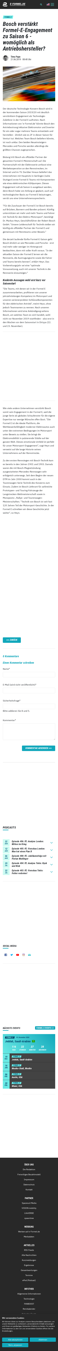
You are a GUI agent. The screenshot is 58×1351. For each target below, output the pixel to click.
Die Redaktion (29, 1169)
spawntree (29, 1218)
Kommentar (9, 720)
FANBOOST (29, 1304)
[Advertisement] (29, 546)
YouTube (18, 955)
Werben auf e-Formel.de (29, 1231)
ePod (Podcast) (29, 1280)
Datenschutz (29, 1184)
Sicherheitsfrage (11, 700)
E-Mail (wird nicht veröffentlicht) (19, 684)
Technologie (29, 1299)
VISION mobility (29, 1208)
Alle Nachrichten (29, 1255)
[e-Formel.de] (14, 4)
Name (8, 668)
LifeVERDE (29, 1213)
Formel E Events (43, 1028)
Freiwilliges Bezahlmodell (29, 1174)
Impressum (29, 1179)
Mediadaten (29, 1236)
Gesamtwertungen (29, 1270)
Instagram (23, 955)
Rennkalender (29, 1309)
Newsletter (29, 955)
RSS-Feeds (29, 1250)
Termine (29, 1275)
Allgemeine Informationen (29, 1293)
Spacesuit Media (29, 1203)
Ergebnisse (29, 1265)
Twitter (12, 955)
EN (48, 4)
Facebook (6, 955)
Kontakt (29, 1189)
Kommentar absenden (36, 748)
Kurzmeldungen (29, 1260)
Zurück (13, 640)
